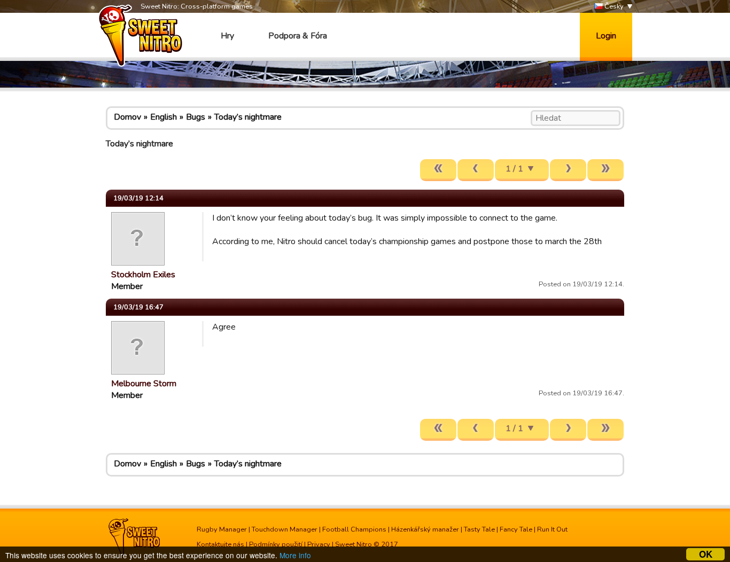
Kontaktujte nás (220, 544)
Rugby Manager (222, 529)
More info (295, 555)
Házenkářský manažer (425, 529)
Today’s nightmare (248, 117)
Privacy (318, 544)
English (163, 117)
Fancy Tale (516, 529)
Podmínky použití (275, 544)
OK (705, 554)
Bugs (195, 117)
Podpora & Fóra (297, 36)
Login (606, 36)
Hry (227, 36)
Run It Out (552, 529)
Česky (613, 6)
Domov (127, 117)
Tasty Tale (479, 529)
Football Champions (354, 529)
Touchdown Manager (284, 529)
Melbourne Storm (143, 383)
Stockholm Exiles (143, 274)
